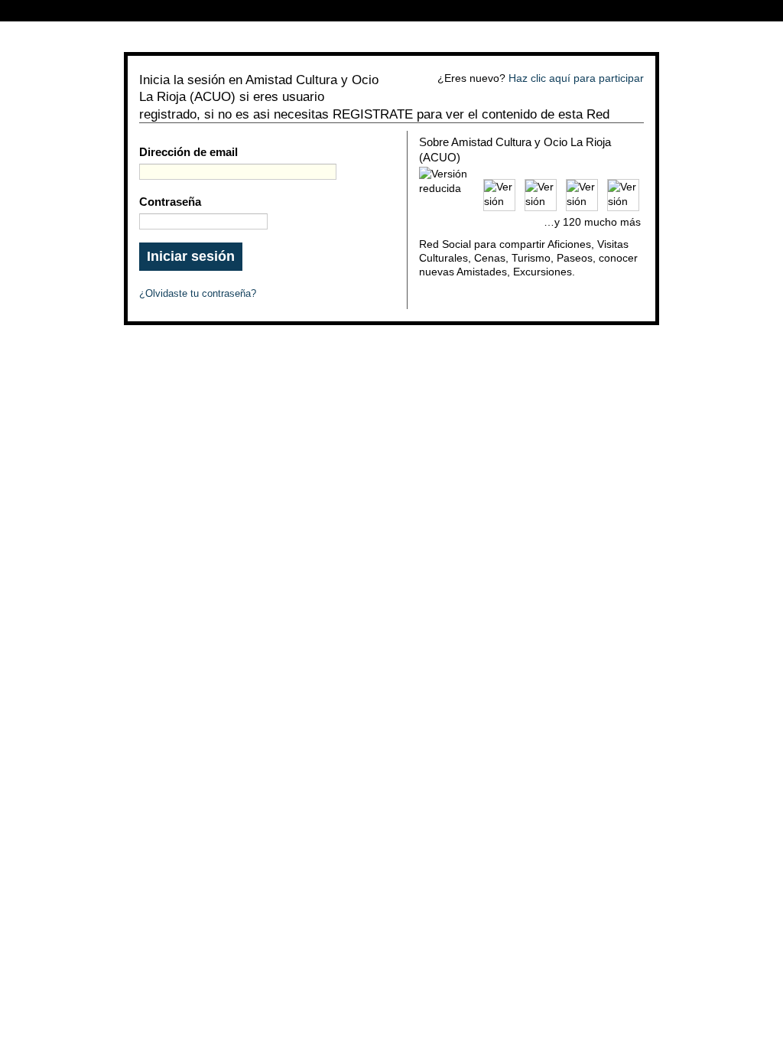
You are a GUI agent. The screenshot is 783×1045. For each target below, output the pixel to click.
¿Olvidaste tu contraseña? (197, 293)
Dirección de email (188, 152)
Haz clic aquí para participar (576, 78)
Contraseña (170, 202)
